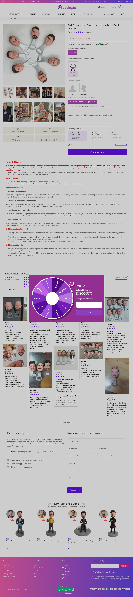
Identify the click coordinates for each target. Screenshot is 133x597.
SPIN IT (89, 313)
